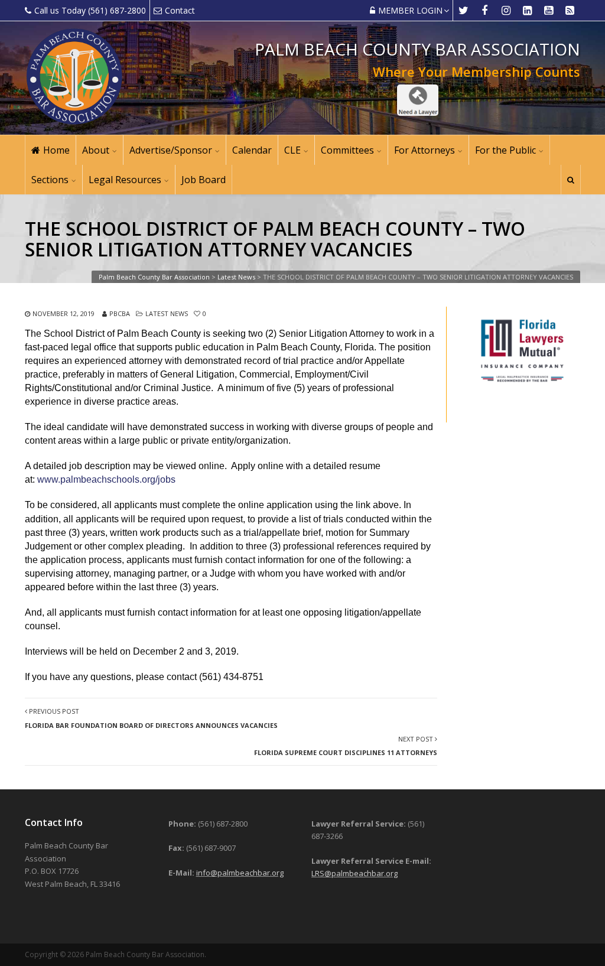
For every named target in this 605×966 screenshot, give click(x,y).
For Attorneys (424, 150)
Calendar (252, 150)
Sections (50, 179)
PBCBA (119, 313)
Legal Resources (125, 179)
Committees (347, 150)
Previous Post (151, 718)
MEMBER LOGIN (410, 10)
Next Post (345, 745)
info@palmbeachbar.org (240, 872)
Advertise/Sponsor (170, 150)
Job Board (203, 179)
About (95, 150)
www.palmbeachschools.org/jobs (106, 479)
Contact (180, 10)
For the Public (505, 150)
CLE (292, 150)
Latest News (166, 313)
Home (56, 150)
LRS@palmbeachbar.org (354, 873)
